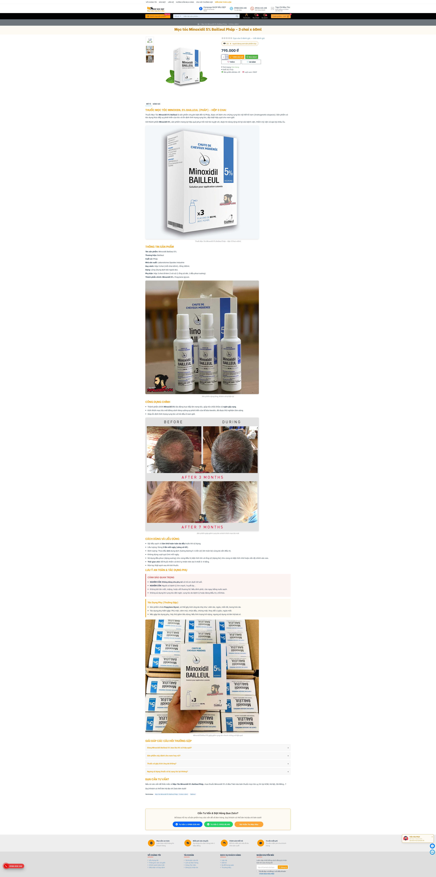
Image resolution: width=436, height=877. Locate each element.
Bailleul (193, 794)
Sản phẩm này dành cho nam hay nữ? (163, 755)
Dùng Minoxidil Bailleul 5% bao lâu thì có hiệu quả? (169, 747)
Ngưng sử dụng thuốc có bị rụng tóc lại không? (167, 771)
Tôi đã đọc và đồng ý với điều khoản (272, 872)
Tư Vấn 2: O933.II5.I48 (220, 824)
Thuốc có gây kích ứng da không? (161, 763)
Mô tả (148, 104)
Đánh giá (156, 104)
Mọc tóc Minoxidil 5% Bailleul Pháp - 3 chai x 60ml (171, 794)
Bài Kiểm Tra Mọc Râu (249, 824)
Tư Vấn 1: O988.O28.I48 (189, 824)
